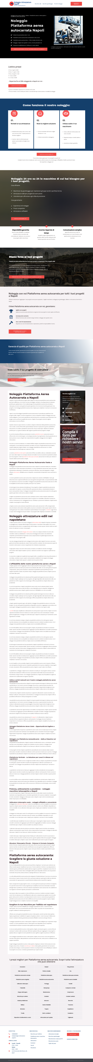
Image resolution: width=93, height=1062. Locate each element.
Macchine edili (38, 3)
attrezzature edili (37, 522)
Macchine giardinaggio (48, 3)
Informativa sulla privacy (78, 1060)
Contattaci (48, 509)
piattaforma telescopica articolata (30, 456)
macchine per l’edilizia (30, 946)
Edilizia (27, 15)
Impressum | (70, 1060)
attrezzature (17, 472)
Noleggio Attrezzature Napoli (22, 3)
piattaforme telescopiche (20, 453)
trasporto (34, 717)
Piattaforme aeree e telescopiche (38, 15)
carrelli (11, 610)
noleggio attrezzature (27, 531)
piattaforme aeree (39, 434)
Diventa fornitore (72, 1039)
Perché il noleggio (58, 3)
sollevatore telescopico (22, 804)
